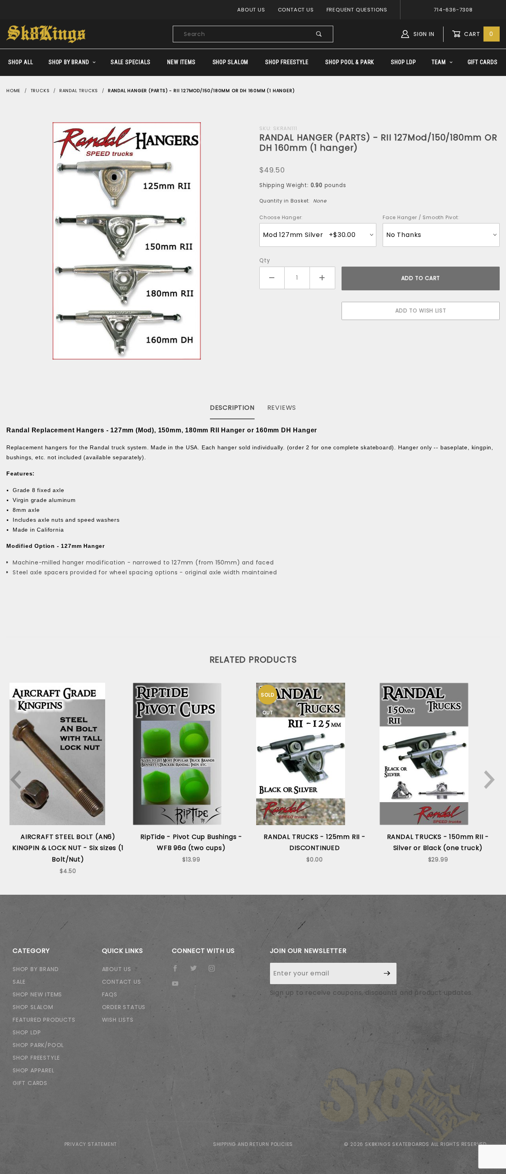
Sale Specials (130, 62)
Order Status (124, 1007)
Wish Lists (118, 1020)
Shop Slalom (231, 62)
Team (439, 62)
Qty (264, 260)
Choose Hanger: (281, 217)
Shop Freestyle (286, 62)
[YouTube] (178, 986)
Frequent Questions (357, 9)
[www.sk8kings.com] (45, 34)
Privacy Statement (90, 1144)
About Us (251, 9)
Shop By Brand (69, 62)
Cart (477, 34)
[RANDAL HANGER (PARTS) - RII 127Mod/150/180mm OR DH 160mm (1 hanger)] (126, 241)
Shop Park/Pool (38, 1045)
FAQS (109, 994)
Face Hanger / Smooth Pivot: (421, 217)
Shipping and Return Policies (253, 1144)
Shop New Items (37, 994)
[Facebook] (178, 971)
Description (232, 407)
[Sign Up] (387, 973)
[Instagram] (215, 971)
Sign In (423, 34)
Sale (19, 982)
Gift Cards (483, 62)
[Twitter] (197, 971)
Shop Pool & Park (349, 62)
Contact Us (296, 9)
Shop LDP (403, 62)
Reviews (281, 407)
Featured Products (44, 1020)
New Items (181, 62)
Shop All (20, 62)
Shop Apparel (34, 1070)
